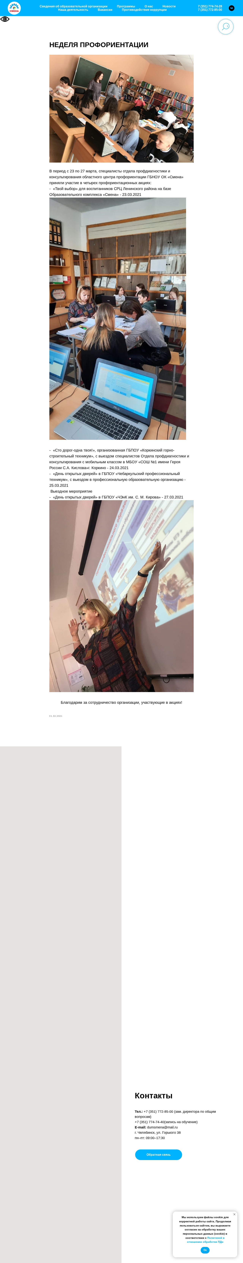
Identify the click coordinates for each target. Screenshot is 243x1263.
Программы (126, 6)
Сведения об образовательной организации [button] (73, 6)
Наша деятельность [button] (73, 9)
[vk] (231, 8)
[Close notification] (234, 1214)
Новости (169, 6)
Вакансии (105, 9)
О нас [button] (149, 6)
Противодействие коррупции (144, 9)
